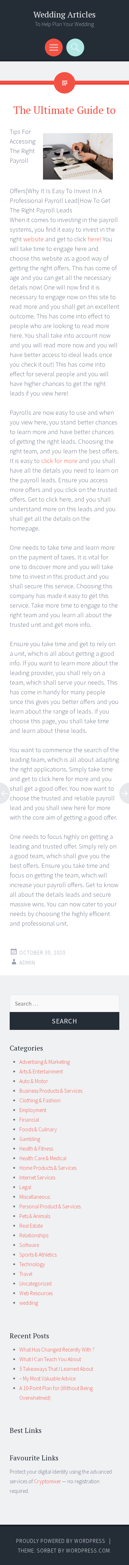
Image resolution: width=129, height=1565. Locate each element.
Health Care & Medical (42, 1158)
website (33, 239)
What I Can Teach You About (50, 1359)
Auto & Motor (33, 1081)
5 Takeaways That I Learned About (56, 1368)
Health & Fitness (36, 1148)
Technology (32, 1264)
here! (95, 239)
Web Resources (36, 1293)
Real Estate (31, 1225)
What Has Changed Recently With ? (57, 1349)
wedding (28, 1302)
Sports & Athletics (38, 1254)
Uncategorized (35, 1283)
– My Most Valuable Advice (47, 1378)
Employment (32, 1110)
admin (27, 962)
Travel (25, 1273)
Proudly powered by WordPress (60, 1541)
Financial (29, 1119)
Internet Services (37, 1177)
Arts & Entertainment (41, 1071)
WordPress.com (88, 1550)
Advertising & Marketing (44, 1061)
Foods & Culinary (38, 1129)
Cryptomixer (47, 1481)
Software (29, 1245)
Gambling (29, 1139)
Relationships (33, 1235)
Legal (25, 1187)
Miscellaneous (34, 1196)
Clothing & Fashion (40, 1100)
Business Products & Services (50, 1090)
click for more (58, 461)
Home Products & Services (47, 1167)
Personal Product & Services (50, 1206)
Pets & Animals (34, 1216)
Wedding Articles (64, 14)
